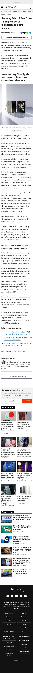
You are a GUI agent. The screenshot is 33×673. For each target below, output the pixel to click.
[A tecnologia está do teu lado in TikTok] (21, 596)
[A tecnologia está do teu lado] (10, 6)
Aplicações (9, 617)
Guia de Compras (9, 631)
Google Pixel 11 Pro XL (19, 11)
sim (19, 351)
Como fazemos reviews (9, 654)
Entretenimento (24, 617)
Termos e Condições (24, 636)
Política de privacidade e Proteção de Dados (9, 637)
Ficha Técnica (9, 650)
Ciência (24, 613)
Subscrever (26, 401)
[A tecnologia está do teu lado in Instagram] (12, 596)
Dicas (24, 624)
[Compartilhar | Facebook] (22, 33)
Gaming (24, 631)
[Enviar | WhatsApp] (27, 33)
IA (9, 628)
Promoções (24, 628)
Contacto (24, 644)
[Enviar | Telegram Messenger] (30, 33)
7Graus (20, 660)
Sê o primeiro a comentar (17, 376)
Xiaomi (9, 624)
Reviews (24, 620)
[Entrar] (30, 7)
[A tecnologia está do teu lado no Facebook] (7, 596)
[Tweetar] (24, 33)
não (24, 351)
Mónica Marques (5, 32)
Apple (8, 620)
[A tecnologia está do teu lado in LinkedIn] (25, 596)
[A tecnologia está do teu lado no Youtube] (16, 596)
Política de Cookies (24, 640)
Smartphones (9, 613)
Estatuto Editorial (9, 646)
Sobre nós (9, 642)
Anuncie (24, 648)
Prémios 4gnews (24, 651)
